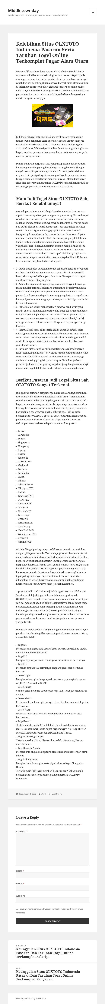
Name (20, 871)
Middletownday (23, 10)
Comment (22, 831)
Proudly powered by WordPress (31, 998)
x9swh (43, 794)
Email (20, 883)
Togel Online (56, 794)
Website (20, 896)
